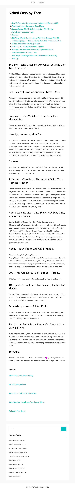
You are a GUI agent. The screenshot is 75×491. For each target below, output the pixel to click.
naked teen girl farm (15, 460)
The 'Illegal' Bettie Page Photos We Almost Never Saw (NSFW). (34, 56)
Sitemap (41, 2)
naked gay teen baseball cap (18, 472)
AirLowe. (15, 35)
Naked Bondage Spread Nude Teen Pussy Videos (26, 402)
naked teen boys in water (17, 440)
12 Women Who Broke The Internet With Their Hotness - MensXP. (35, 38)
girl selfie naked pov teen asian (19, 456)
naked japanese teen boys (17, 444)
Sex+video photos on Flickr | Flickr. (24, 53)
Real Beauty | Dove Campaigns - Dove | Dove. (28, 26)
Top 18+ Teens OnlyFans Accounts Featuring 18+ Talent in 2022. (35, 23)
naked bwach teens (15, 476)
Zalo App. (15, 59)
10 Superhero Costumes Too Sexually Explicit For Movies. (33, 50)
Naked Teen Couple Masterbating (21, 376)
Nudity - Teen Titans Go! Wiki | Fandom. (26, 44)
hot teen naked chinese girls (18, 452)
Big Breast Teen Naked (17, 411)
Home (33, 2)
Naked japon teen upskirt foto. (23, 32)
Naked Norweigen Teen (17, 384)
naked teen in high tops (16, 464)
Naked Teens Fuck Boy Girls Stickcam (22, 393)
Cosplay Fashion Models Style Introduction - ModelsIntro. (32, 29)
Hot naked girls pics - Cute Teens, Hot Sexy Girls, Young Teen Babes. (36, 41)
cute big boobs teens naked (18, 448)
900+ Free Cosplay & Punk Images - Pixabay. (28, 47)
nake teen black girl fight (16, 468)
